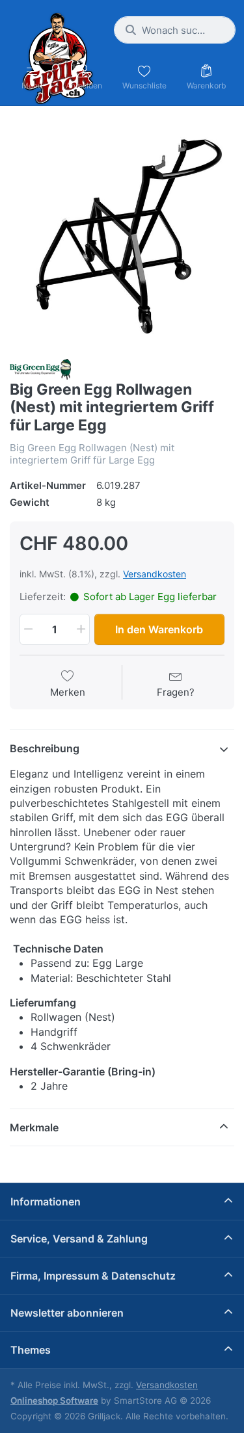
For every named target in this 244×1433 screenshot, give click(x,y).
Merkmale (34, 1127)
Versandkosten (154, 573)
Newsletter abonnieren (67, 1312)
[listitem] (122, 234)
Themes (30, 1349)
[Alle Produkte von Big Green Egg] (40, 368)
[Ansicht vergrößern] (122, 234)
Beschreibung (44, 748)
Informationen (45, 1201)
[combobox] (175, 30)
